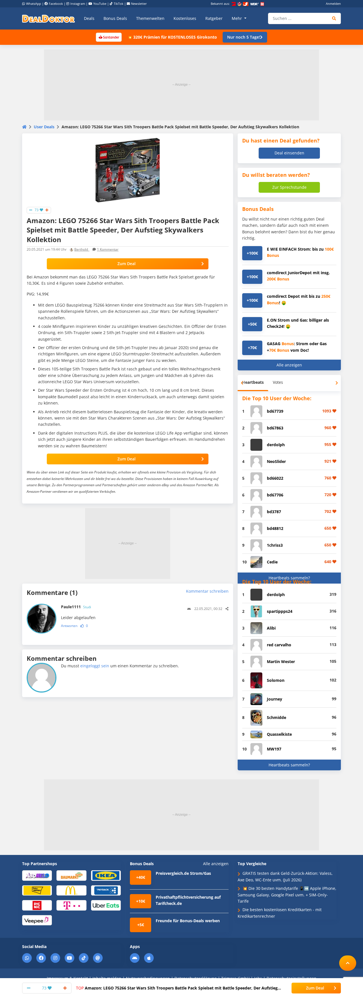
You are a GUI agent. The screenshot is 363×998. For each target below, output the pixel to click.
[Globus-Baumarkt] (71, 875)
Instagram (77, 3)
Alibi (271, 628)
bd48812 (275, 528)
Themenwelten (150, 18)
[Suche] (334, 18)
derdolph (276, 444)
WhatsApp (33, 3)
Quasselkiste (279, 734)
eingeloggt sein (94, 665)
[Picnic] (37, 905)
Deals (89, 18)
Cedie (272, 562)
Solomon (275, 680)
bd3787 (274, 511)
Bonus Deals (115, 18)
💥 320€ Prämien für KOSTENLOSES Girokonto (172, 37)
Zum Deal (126, 263)
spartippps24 (279, 611)
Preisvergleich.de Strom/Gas (183, 873)
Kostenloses (185, 18)
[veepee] (37, 919)
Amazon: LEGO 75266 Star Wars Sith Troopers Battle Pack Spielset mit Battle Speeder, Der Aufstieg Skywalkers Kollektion (177, 988)
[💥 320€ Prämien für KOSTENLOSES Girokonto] (108, 36)
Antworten (69, 625)
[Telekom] (71, 905)
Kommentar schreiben (207, 591)
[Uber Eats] (105, 905)
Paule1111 (76, 606)
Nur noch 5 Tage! (243, 37)
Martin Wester (281, 661)
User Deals (44, 126)
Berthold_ (81, 249)
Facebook (56, 3)
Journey (274, 699)
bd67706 (275, 495)
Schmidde (276, 717)
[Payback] (105, 890)
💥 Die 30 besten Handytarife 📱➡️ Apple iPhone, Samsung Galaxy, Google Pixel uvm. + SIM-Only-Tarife (287, 895)
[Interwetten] (37, 890)
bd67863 (275, 428)
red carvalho (279, 644)
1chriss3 (275, 545)
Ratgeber (214, 18)
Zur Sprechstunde (289, 187)
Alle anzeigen (289, 365)
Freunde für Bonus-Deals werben (188, 920)
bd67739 (275, 411)
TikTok (118, 3)
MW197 (274, 749)
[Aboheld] (37, 875)
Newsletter (139, 3)
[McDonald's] (71, 890)
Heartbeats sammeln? (289, 577)
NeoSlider (276, 461)
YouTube (99, 3)
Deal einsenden (289, 153)
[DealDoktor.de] (48, 18)
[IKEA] (105, 875)
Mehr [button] (237, 18)
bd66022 (275, 478)
